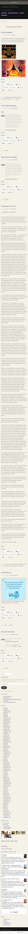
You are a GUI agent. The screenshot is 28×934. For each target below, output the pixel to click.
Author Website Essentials (8, 106)
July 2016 (5, 757)
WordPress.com (7, 924)
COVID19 (11, 566)
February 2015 (7, 779)
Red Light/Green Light (7, 632)
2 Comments (13, 208)
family (14, 566)
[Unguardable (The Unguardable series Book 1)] (25, 892)
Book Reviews (4, 12)
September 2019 (7, 737)
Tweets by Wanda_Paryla (6, 848)
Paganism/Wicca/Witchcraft (6, 99)
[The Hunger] (25, 857)
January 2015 (6, 780)
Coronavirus (6, 566)
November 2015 (7, 767)
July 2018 (5, 743)
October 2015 (7, 769)
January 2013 (6, 811)
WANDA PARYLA (9, 7)
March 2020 (6, 736)
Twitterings (4, 846)
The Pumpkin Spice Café (7, 900)
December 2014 (7, 781)
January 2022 (6, 729)
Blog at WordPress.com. (7, 930)
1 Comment (13, 35)
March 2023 (6, 725)
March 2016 (6, 762)
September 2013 (7, 801)
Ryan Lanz (6, 824)
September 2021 (7, 732)
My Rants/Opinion (13, 564)
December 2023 (7, 717)
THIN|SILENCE (7, 828)
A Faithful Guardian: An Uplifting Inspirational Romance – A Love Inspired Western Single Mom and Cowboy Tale (12, 867)
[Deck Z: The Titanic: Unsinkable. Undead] (25, 881)
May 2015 (6, 774)
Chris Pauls (4, 880)
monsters (21, 566)
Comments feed (7, 923)
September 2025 (7, 712)
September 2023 (7, 722)
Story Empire (6, 823)
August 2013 (6, 803)
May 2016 (6, 759)
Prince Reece (4, 890)
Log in (5, 920)
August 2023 (6, 723)
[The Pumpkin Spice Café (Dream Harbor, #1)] (25, 903)
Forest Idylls (6, 825)
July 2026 (5, 708)
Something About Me (22, 564)
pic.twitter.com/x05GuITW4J (11, 641)
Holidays (14, 97)
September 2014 (7, 786)
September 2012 (7, 817)
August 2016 (6, 756)
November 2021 (7, 730)
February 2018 (7, 746)
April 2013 (6, 808)
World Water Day (6, 573)
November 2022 (7, 726)
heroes (17, 566)
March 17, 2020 (17, 646)
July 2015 (5, 772)
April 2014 (6, 791)
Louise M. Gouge (5, 869)
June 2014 (6, 789)
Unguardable (4, 889)
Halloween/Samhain (9, 97)
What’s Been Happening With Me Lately (12, 699)
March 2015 (6, 777)
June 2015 (6, 773)
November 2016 (7, 753)
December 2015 (7, 766)
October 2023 (7, 720)
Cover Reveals (4, 15)
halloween (18, 99)
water (11, 625)
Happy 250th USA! (7, 696)
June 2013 (6, 806)
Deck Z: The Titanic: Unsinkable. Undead (10, 878)
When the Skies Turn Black (9, 157)
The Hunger (4, 855)
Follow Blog (4, 677)
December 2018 (7, 740)
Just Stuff (18, 97)
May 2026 (6, 709)
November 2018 (7, 742)
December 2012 (7, 813)
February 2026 (7, 710)
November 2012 (7, 814)
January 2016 (6, 764)
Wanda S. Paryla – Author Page (9, 841)
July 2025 (5, 713)
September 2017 (7, 747)
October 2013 (7, 800)
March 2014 (6, 793)
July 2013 (5, 804)
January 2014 (6, 796)
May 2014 (6, 790)
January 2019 (6, 739)
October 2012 (7, 816)
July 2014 (5, 787)
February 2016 (7, 763)
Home (2, 21)
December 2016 (7, 752)
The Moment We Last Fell (8, 206)
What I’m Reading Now (13, 12)
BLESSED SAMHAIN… (7, 32)
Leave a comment (14, 108)
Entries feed (6, 922)
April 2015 (6, 776)
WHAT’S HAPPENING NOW (9, 702)
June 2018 (6, 744)
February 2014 (7, 794)
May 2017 (6, 749)
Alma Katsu (4, 856)
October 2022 (7, 727)
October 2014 (7, 784)
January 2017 (6, 750)
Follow (4, 687)
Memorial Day (7, 698)
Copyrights (21, 12)
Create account (7, 919)
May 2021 (6, 733)
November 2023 (7, 719)
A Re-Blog (6, 700)
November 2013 (7, 799)
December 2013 (7, 797)
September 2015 (7, 770)
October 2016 (7, 754)
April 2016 (6, 760)
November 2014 (7, 783)
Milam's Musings (7, 827)
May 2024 (6, 715)
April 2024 (6, 716)
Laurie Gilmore (5, 901)
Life (21, 97)
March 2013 (6, 810)
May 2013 (6, 807)
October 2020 (7, 735)
